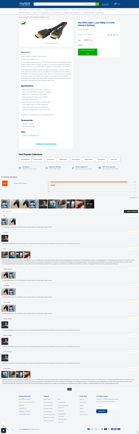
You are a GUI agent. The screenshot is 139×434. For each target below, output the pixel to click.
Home (20, 17)
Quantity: (80, 45)
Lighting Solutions (89, 13)
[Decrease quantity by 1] (85, 44)
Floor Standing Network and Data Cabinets (56, 9)
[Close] (12, 429)
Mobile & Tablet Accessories (72, 13)
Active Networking (24, 13)
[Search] (97, 4)
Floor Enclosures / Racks (49, 414)
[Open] (3, 430)
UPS (100, 9)
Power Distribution (76, 159)
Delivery (81, 408)
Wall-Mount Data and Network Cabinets (29, 9)
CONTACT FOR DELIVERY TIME (88, 52)
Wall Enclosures (63, 159)
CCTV (34, 13)
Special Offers (100, 13)
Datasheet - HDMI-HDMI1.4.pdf (30, 135)
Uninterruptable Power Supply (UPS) (63, 406)
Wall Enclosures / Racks (49, 417)
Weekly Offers (47, 399)
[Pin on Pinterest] (111, 35)
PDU (93, 9)
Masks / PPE (113, 159)
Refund (81, 405)
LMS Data (80, 34)
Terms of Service (84, 414)
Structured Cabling (110, 9)
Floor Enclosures (50, 159)
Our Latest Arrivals (48, 402)
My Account (105, 4)
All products (26, 17)
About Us (82, 399)
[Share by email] (117, 35)
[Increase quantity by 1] (93, 44)
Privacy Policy (83, 402)
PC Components (45, 13)
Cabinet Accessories (48, 420)
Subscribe (101, 411)
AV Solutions (56, 13)
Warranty (82, 411)
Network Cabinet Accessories (80, 9)
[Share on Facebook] (109, 35)
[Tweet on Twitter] (114, 35)
